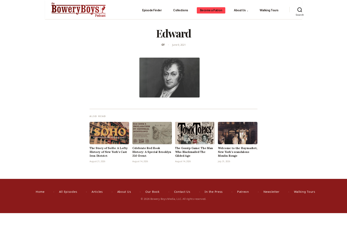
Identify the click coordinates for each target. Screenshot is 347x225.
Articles (97, 192)
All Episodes (68, 192)
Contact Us (182, 192)
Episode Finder (152, 10)
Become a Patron (211, 10)
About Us (241, 10)
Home (40, 192)
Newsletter (271, 192)
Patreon (243, 192)
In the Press (214, 192)
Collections (180, 10)
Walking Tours (269, 10)
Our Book (152, 192)
